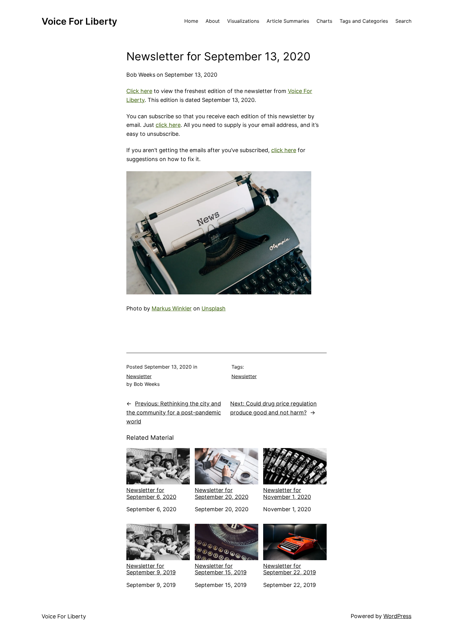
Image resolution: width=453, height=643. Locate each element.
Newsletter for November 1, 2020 (287, 493)
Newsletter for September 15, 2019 (221, 569)
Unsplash (214, 308)
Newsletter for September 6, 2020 (151, 493)
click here (168, 125)
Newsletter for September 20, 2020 (221, 493)
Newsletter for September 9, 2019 (151, 569)
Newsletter (139, 376)
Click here (139, 91)
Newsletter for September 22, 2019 (289, 569)
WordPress (397, 616)
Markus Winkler (172, 308)
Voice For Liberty (79, 21)
